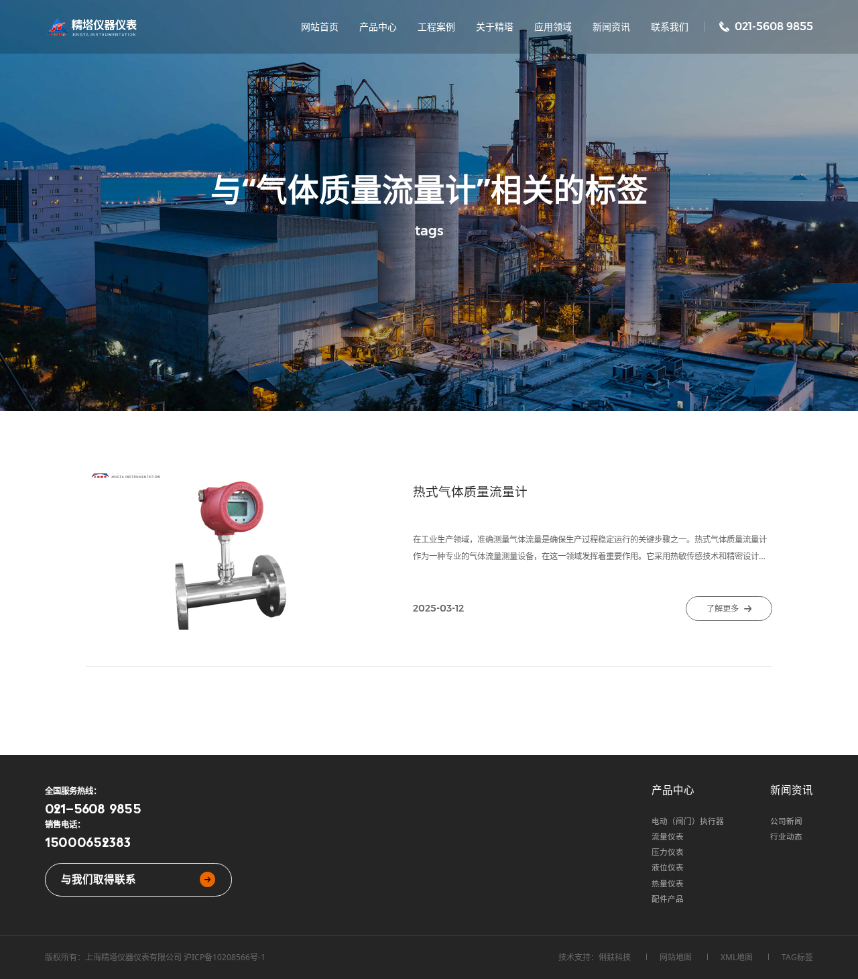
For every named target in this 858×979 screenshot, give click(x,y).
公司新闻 (786, 821)
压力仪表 (668, 852)
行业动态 (786, 836)
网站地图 (676, 957)
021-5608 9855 (93, 808)
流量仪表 (668, 836)
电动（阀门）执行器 (688, 821)
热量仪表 (668, 883)
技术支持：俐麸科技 (594, 957)
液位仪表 (668, 867)
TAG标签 (797, 957)
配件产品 (668, 899)
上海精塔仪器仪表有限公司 (133, 957)
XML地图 (737, 957)
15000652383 (88, 841)
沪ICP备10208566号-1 (224, 957)
